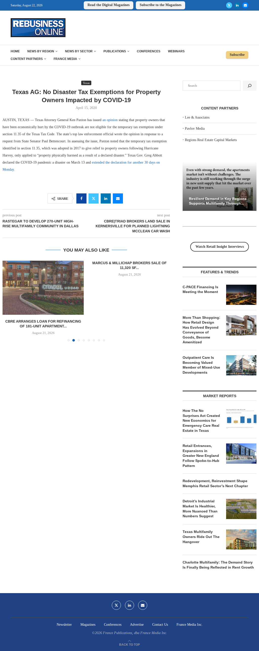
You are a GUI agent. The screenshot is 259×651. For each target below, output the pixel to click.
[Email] (245, 5)
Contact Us (160, 624)
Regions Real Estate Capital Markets (211, 140)
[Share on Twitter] (94, 198)
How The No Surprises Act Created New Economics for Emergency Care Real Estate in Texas (201, 420)
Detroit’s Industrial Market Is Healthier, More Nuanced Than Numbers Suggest (200, 508)
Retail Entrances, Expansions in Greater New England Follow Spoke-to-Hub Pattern (201, 455)
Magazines (87, 624)
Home (15, 51)
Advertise (137, 624)
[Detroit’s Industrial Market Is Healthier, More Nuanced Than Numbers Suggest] (241, 509)
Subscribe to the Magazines (160, 5)
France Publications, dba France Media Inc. (135, 633)
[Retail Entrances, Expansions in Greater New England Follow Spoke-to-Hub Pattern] (241, 453)
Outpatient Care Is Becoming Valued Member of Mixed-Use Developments (201, 364)
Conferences (148, 51)
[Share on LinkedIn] (106, 198)
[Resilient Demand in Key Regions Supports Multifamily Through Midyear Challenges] (219, 186)
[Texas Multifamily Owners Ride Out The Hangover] (241, 539)
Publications (114, 51)
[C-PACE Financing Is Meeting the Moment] (241, 295)
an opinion (110, 120)
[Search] (249, 86)
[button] (9, 301)
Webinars (176, 51)
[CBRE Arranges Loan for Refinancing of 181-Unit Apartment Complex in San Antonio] (43, 288)
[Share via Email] (118, 198)
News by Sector (79, 51)
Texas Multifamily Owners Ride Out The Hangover (201, 537)
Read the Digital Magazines (109, 5)
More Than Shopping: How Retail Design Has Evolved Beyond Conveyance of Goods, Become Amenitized (201, 330)
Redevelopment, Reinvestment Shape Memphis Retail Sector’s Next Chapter (215, 483)
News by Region (40, 51)
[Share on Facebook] (81, 198)
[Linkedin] (237, 5)
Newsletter (64, 624)
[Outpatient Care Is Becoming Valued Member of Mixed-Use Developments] (241, 365)
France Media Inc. (190, 624)
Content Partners (27, 59)
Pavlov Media (195, 128)
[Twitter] (229, 5)
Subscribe (237, 55)
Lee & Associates (197, 117)
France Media (65, 59)
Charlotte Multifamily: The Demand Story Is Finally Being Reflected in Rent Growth (218, 564)
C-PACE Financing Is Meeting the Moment (200, 289)
